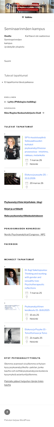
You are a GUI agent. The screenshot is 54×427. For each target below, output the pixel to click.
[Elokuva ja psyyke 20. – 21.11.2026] (13, 184)
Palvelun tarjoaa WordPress (17, 420)
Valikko (28, 17)
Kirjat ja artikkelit (13, 209)
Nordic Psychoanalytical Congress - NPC (24, 234)
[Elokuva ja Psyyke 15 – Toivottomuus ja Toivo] (13, 343)
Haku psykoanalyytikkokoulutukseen (23, 216)
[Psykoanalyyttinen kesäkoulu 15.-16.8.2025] (13, 309)
